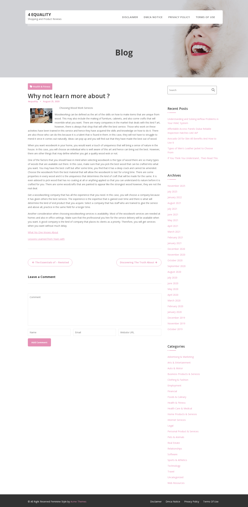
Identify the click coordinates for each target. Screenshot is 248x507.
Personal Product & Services (183, 431)
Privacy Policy (179, 17)
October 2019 (175, 329)
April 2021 (173, 226)
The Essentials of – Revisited (52, 262)
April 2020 (173, 294)
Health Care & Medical (180, 408)
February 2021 (175, 237)
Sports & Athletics (177, 460)
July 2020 (172, 277)
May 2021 (173, 220)
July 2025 (172, 191)
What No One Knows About (43, 232)
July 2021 (172, 208)
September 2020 (177, 266)
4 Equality (39, 14)
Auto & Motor (175, 368)
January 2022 (175, 197)
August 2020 (174, 271)
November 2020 (176, 254)
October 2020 (175, 260)
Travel (171, 471)
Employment (174, 385)
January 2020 (175, 312)
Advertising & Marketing (181, 356)
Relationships (175, 448)
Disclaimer (130, 17)
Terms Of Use (205, 17)
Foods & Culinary (177, 397)
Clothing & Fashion (178, 379)
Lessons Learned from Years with (46, 239)
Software (172, 454)
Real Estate (174, 442)
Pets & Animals (176, 437)
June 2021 (173, 214)
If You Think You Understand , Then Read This (193, 158)
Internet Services (177, 419)
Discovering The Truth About (137, 262)
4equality (33, 101)
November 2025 (176, 185)
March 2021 (174, 231)
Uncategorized (175, 477)
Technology (174, 465)
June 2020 (173, 283)
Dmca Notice (153, 17)
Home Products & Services (182, 414)
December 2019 (176, 317)
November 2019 (176, 323)
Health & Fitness (41, 87)
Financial (172, 391)
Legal (170, 425)
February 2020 (175, 306)
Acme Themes (78, 501)
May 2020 (173, 289)
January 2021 (175, 243)
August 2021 (174, 203)
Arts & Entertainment (179, 362)
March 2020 (174, 300)
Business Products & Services (184, 374)
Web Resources (176, 483)
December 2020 (176, 248)
